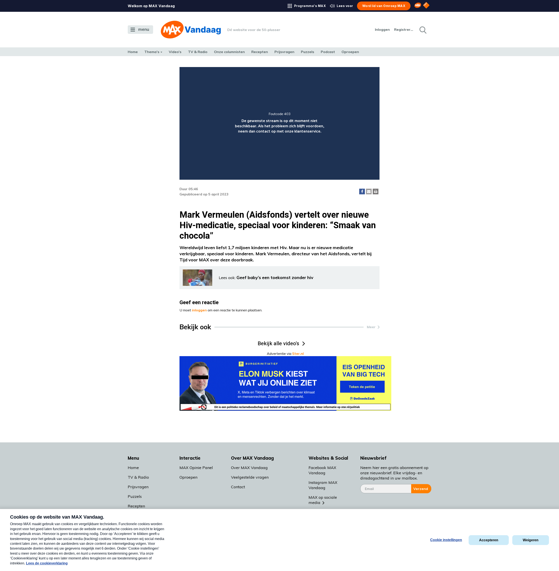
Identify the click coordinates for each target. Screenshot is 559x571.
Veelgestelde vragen (250, 477)
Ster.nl (298, 353)
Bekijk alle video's (278, 343)
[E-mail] (369, 191)
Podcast (328, 52)
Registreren (404, 29)
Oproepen (350, 52)
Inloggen (382, 29)
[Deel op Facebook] (362, 191)
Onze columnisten (229, 52)
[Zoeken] (422, 29)
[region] (279, 123)
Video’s (175, 52)
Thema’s (151, 52)
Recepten (259, 52)
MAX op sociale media (323, 500)
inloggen (199, 310)
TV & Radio (197, 52)
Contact (238, 486)
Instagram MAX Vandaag (323, 485)
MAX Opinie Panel (196, 467)
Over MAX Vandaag (249, 467)
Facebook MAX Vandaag (322, 470)
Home (133, 52)
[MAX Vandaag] (191, 30)
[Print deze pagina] (375, 191)
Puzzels (307, 52)
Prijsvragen (284, 52)
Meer (371, 327)
